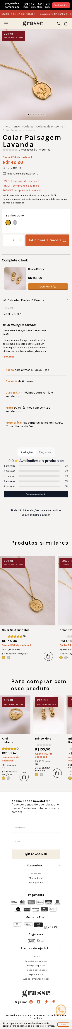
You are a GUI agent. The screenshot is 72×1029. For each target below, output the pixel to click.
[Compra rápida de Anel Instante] (24, 776)
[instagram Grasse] (31, 1002)
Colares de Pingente (49, 126)
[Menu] (6, 24)
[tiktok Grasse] (46, 1002)
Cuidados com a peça (36, 961)
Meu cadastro (36, 878)
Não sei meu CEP (12, 314)
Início (6, 126)
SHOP (16, 126)
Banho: (15, 215)
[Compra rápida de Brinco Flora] (57, 773)
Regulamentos (36, 974)
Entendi (63, 1024)
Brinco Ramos (36, 269)
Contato (36, 956)
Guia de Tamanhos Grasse (36, 979)
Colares (28, 126)
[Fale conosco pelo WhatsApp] (61, 1010)
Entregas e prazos (36, 965)
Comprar (46, 286)
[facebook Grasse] (39, 1002)
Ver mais (9, 356)
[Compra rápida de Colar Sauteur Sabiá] (48, 656)
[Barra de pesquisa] (59, 24)
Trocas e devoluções (36, 970)
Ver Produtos (60, 5)
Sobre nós (36, 873)
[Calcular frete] (66, 308)
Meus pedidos (36, 882)
